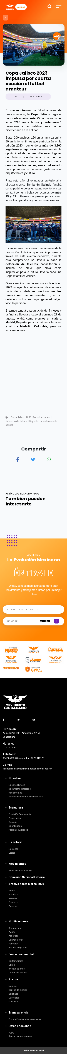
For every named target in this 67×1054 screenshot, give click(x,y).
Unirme (45, 621)
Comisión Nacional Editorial (27, 877)
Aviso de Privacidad (33, 1050)
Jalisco (21, 7)
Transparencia (18, 1012)
